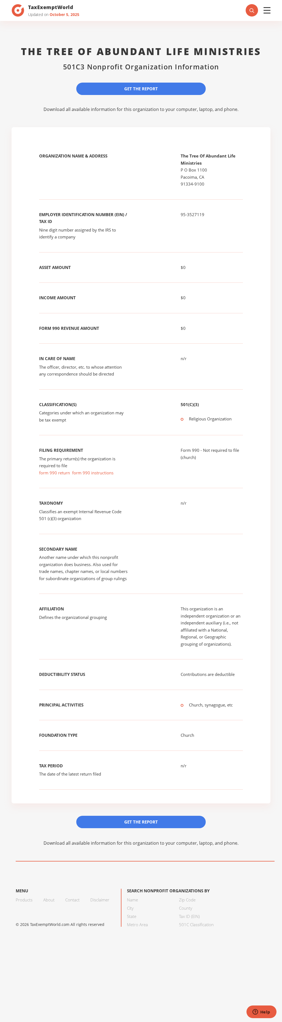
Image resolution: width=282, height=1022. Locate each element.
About (49, 900)
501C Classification (196, 924)
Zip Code (187, 900)
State (131, 916)
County (185, 908)
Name (132, 900)
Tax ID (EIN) (189, 916)
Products (24, 900)
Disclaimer (99, 900)
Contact (72, 900)
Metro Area (137, 924)
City (130, 908)
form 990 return (54, 472)
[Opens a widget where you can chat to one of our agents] (261, 1012)
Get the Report (141, 88)
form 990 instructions (92, 472)
